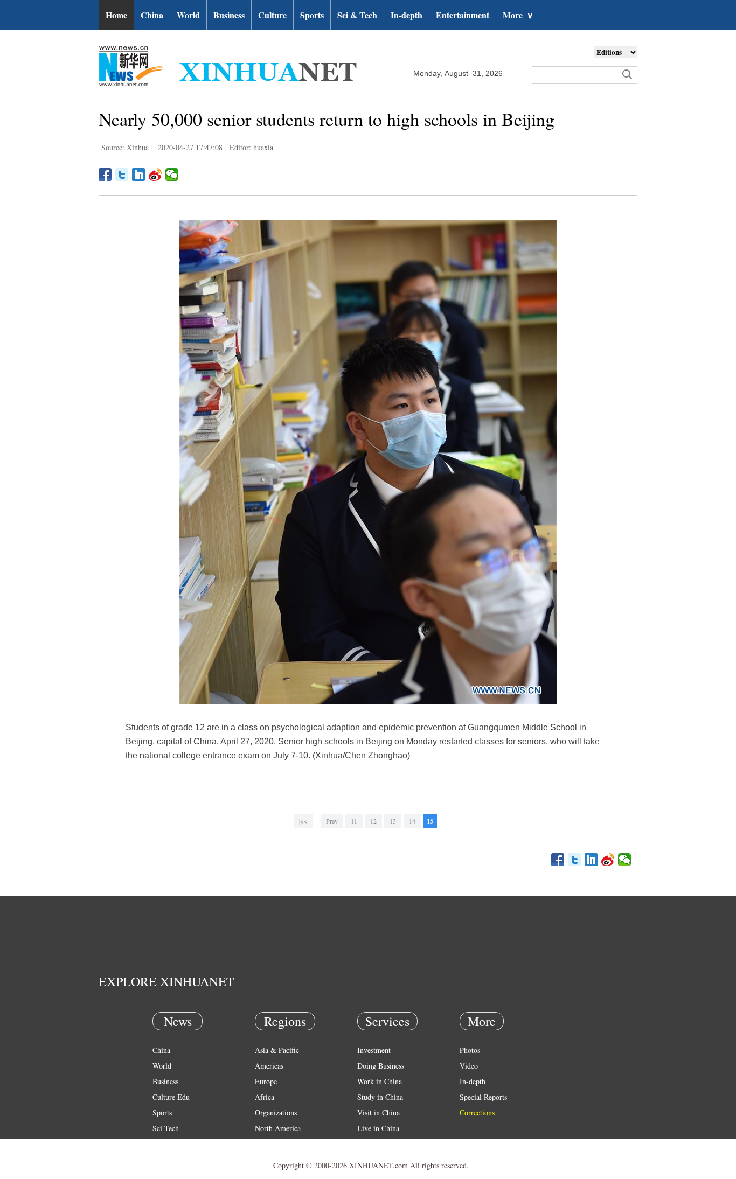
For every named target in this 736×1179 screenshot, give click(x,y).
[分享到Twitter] (122, 174)
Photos (470, 1050)
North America (278, 1128)
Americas (269, 1066)
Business (229, 15)
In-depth (406, 15)
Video (469, 1066)
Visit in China (378, 1112)
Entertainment (462, 15)
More (518, 15)
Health (162, 1144)
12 (373, 821)
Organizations (276, 1112)
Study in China (380, 1097)
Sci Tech (165, 1128)
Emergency (374, 1144)
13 (393, 821)
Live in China (378, 1128)
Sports (312, 15)
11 (354, 821)
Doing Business (380, 1066)
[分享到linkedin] (138, 174)
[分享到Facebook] (105, 174)
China (152, 15)
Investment (374, 1050)
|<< (303, 821)
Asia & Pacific (277, 1050)
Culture (272, 15)
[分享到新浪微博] (155, 174)
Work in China (379, 1081)
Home (116, 15)
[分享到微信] (172, 174)
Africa (264, 1097)
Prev (332, 821)
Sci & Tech (357, 15)
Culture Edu (171, 1097)
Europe (266, 1081)
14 (412, 821)
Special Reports (483, 1097)
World (188, 15)
